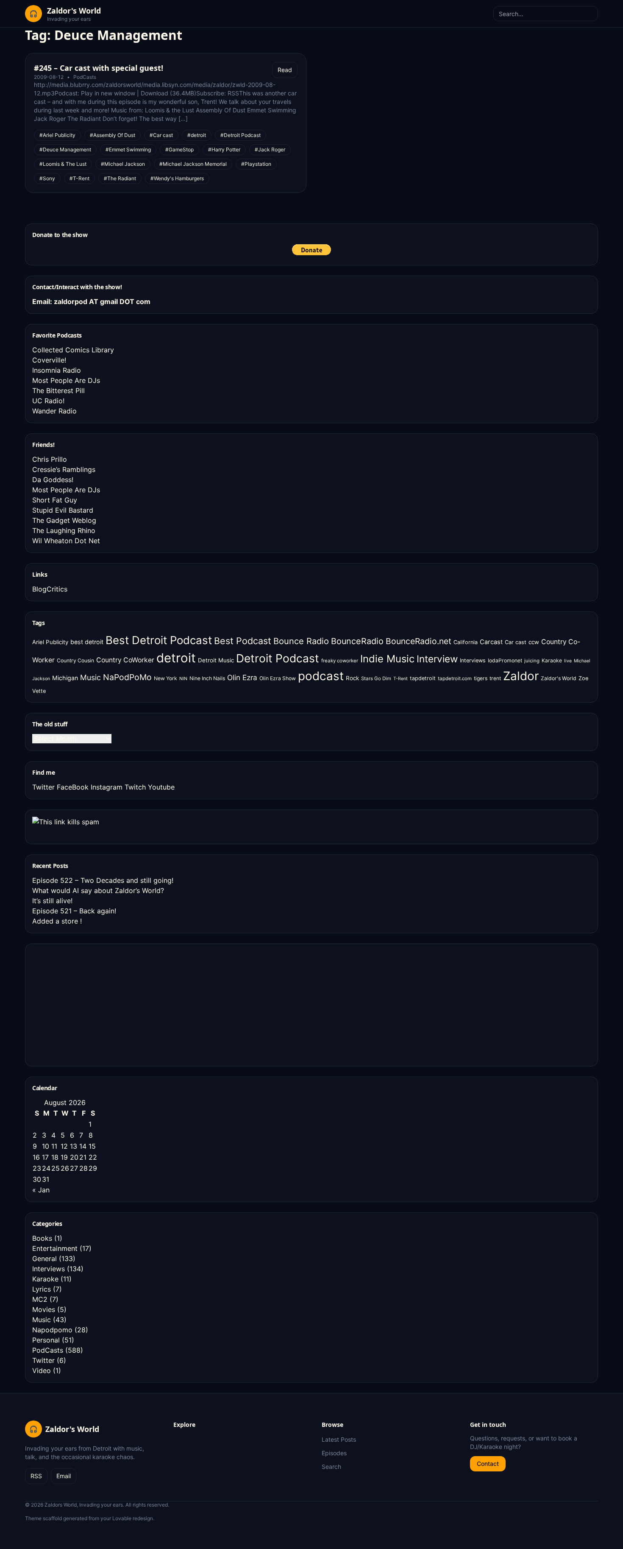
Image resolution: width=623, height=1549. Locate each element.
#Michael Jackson (123, 164)
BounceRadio (357, 641)
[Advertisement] (95, 1004)
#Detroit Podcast (240, 135)
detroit (176, 657)
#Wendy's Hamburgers (177, 178)
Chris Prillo (49, 459)
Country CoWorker (125, 660)
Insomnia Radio (56, 370)
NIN (183, 678)
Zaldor (521, 676)
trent (495, 678)
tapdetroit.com (455, 678)
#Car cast (161, 135)
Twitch (135, 787)
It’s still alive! (52, 900)
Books (42, 1238)
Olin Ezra (242, 677)
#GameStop (179, 149)
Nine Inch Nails (207, 678)
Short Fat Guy (54, 500)
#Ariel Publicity (57, 135)
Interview (437, 658)
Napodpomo (52, 1330)
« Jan (41, 1190)
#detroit (196, 135)
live (568, 661)
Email (63, 1475)
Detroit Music (216, 660)
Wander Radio (54, 411)
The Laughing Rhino (63, 530)
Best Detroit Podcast (159, 640)
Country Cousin (75, 660)
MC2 (39, 1299)
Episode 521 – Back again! (74, 911)
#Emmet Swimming (128, 149)
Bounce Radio (301, 641)
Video (41, 1370)
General (44, 1258)
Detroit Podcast (277, 658)
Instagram (106, 787)
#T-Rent (79, 178)
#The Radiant (120, 178)
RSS (36, 1475)
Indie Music (387, 659)
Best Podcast (242, 640)
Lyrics (41, 1289)
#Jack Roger (270, 149)
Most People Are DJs (66, 380)
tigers (480, 678)
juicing (532, 661)
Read (285, 69)
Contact (488, 1463)
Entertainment (55, 1248)
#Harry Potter (224, 149)
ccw (533, 642)
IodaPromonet (505, 660)
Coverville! (49, 360)
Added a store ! (57, 921)
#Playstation (256, 164)
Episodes (334, 1453)
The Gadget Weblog (64, 520)
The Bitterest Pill (58, 390)
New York (165, 678)
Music (90, 677)
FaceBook (73, 787)
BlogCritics (49, 589)
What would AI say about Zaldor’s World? (98, 890)
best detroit (86, 641)
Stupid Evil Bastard (62, 510)
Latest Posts (339, 1439)
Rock (352, 678)
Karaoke (552, 660)
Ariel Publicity (50, 642)
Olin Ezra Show (277, 678)
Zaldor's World (558, 678)
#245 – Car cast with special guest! (98, 68)
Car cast (515, 642)
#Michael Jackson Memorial (193, 164)
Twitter (43, 787)
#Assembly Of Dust (112, 135)
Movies (43, 1309)
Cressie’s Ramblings (63, 469)
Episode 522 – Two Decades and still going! (102, 880)
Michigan (65, 677)
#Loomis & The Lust (62, 164)
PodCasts (84, 77)
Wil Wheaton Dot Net (66, 540)
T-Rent (400, 678)
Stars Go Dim (376, 678)
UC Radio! (48, 400)
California (465, 642)
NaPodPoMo (127, 677)
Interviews (473, 660)
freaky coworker (339, 661)
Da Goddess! (52, 479)
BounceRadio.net (418, 641)
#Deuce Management (65, 149)
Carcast (491, 642)
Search (331, 1466)
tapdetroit (423, 678)
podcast (321, 676)
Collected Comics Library (73, 350)
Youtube (161, 787)
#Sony (47, 178)
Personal (46, 1340)
